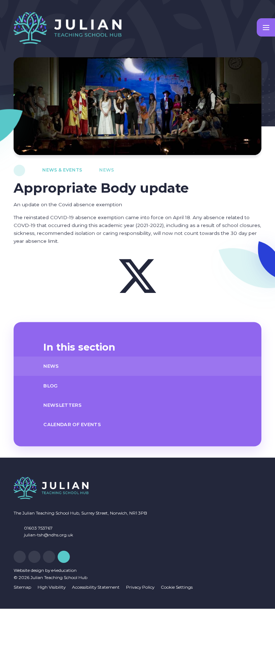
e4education (64, 570)
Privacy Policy (140, 587)
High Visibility (52, 587)
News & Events (62, 170)
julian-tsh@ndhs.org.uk (48, 534)
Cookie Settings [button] (177, 587)
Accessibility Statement (96, 587)
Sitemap (22, 587)
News (106, 170)
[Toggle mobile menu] (266, 27)
